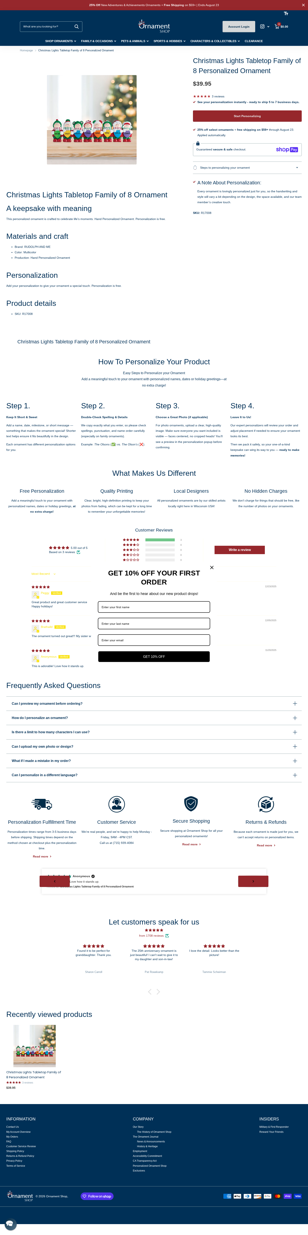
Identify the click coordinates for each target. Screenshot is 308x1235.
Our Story (138, 1126)
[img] (41, 587)
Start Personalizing (247, 116)
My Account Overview (18, 1131)
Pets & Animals (133, 41)
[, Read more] (264, 26)
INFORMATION (20, 1119)
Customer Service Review (21, 1146)
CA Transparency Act (145, 1160)
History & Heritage (147, 1146)
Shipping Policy (15, 1151)
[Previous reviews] (55, 881)
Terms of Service (15, 1165)
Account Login (239, 26)
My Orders (12, 1136)
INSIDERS (269, 1119)
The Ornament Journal (145, 1136)
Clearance (254, 41)
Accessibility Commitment (147, 1156)
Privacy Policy (14, 1160)
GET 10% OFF (154, 656)
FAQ (8, 1141)
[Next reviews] (253, 881)
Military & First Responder (274, 1126)
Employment (140, 1151)
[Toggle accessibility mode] (286, 13)
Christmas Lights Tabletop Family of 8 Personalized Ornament (33, 1074)
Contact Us (12, 1126)
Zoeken (76, 26)
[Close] (212, 567)
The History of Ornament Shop (154, 1131)
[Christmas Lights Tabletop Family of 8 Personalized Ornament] (34, 1046)
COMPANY (143, 1119)
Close (303, 5)
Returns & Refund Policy (20, 1156)
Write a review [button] (240, 550)
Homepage (26, 50)
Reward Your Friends (271, 1131)
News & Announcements (151, 1141)
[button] (131, 539)
